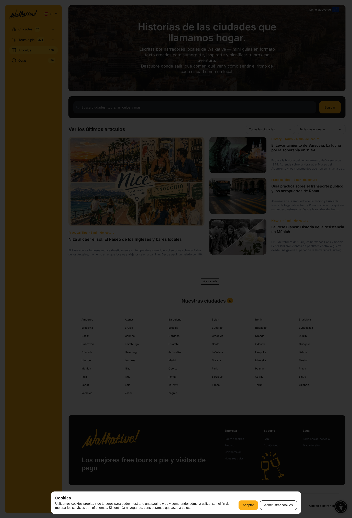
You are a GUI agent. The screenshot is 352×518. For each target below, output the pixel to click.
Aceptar (248, 505)
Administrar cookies (278, 505)
